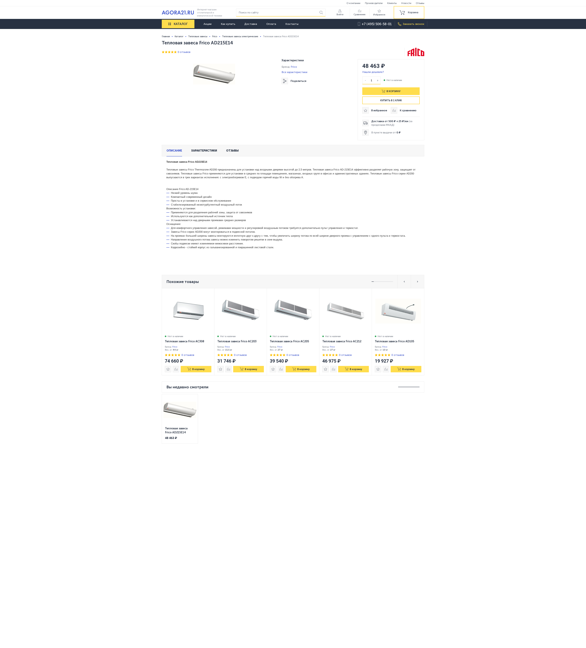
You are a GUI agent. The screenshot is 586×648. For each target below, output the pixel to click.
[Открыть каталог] (169, 24)
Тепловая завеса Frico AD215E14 (176, 430)
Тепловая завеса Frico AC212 (341, 341)
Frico (294, 66)
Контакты (291, 23)
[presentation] (188, 331)
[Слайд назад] (404, 281)
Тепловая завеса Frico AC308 (184, 341)
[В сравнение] (176, 369)
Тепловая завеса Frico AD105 (394, 341)
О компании (353, 3)
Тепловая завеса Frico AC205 (289, 341)
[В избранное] (168, 369)
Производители (374, 3)
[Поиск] (322, 12)
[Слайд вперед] (417, 281)
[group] (409, 12)
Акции (208, 23)
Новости (406, 3)
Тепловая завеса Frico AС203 (237, 341)
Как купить (228, 23)
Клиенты (392, 3)
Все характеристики (294, 72)
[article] (188, 331)
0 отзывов (184, 52)
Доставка (250, 23)
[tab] (174, 150)
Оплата (271, 23)
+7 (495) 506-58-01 (377, 24)
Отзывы (420, 3)
